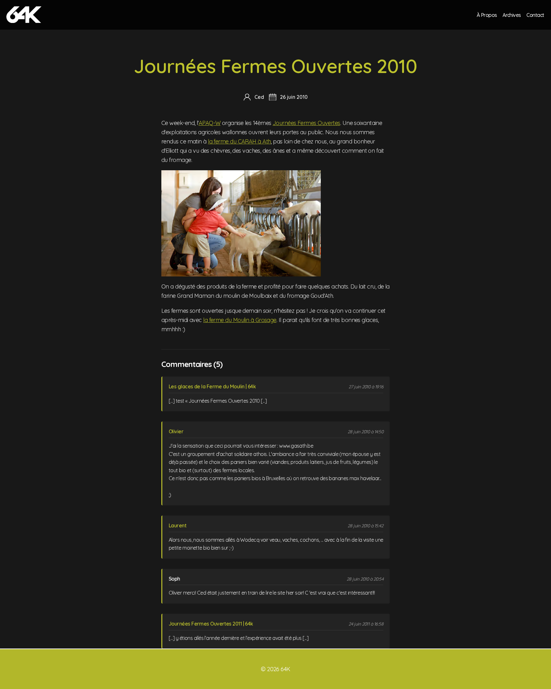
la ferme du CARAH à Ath (239, 141)
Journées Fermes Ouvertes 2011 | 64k (211, 623)
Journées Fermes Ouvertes (306, 123)
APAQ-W (210, 123)
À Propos (487, 14)
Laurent (177, 525)
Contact (535, 14)
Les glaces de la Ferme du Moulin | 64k (212, 386)
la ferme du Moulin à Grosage (239, 320)
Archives (512, 14)
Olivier (176, 431)
